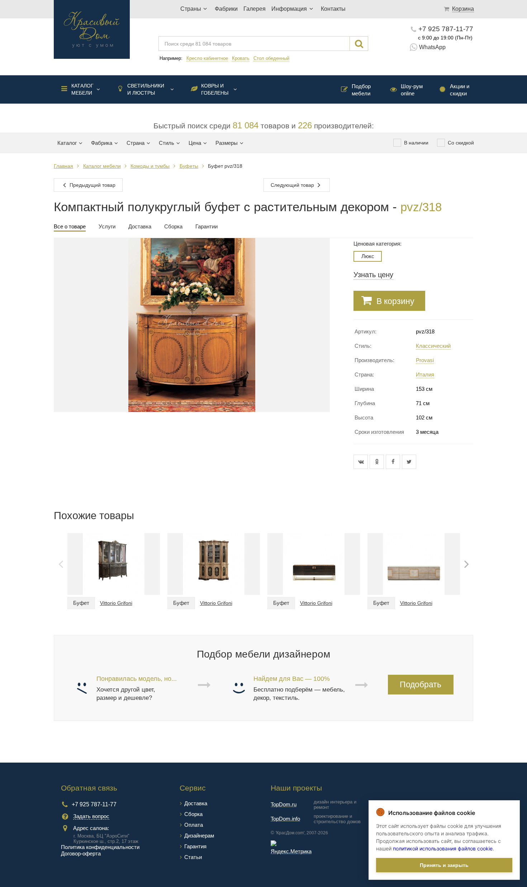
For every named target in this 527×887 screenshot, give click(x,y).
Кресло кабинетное (207, 58)
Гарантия (195, 846)
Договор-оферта (81, 853)
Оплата (193, 825)
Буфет (81, 603)
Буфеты (189, 166)
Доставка (195, 803)
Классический (433, 346)
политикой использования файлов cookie (443, 848)
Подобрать (420, 684)
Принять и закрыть (444, 865)
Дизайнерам (199, 836)
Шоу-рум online (412, 89)
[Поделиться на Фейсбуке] (394, 462)
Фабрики (226, 9)
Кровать (241, 58)
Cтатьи (193, 857)
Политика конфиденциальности (100, 847)
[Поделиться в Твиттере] (409, 462)
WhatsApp (432, 47)
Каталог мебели (82, 89)
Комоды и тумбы (150, 166)
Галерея (254, 9)
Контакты (333, 9)
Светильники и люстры (145, 89)
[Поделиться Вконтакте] (361, 462)
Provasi (425, 360)
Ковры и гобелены (214, 89)
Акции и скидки (459, 89)
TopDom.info (285, 819)
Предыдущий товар (91, 185)
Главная (63, 166)
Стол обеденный (271, 58)
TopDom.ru (283, 804)
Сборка (193, 814)
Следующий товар (293, 185)
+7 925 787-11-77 (445, 28)
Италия (425, 374)
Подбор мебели (361, 89)
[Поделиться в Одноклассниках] (378, 462)
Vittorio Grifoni (116, 603)
